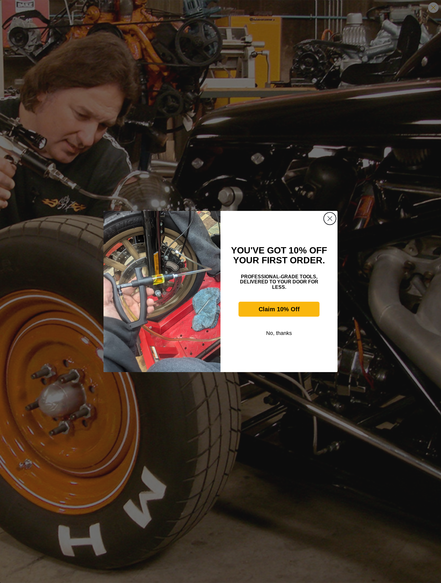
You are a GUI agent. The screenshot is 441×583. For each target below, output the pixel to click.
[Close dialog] (330, 218)
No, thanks (279, 333)
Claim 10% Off (279, 309)
